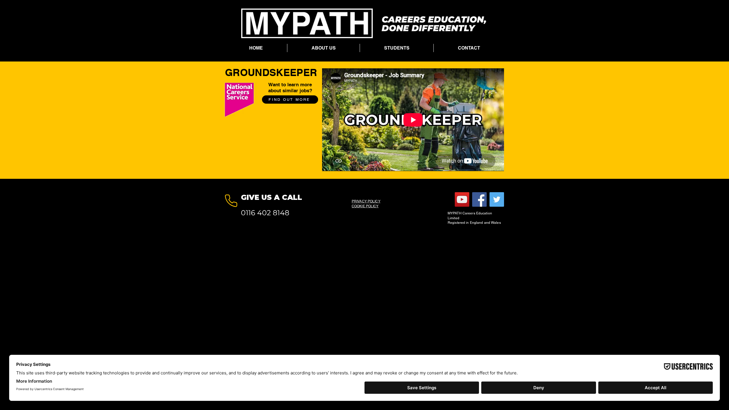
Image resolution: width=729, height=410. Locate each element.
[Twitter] (497, 199)
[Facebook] (479, 199)
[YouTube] (462, 199)
